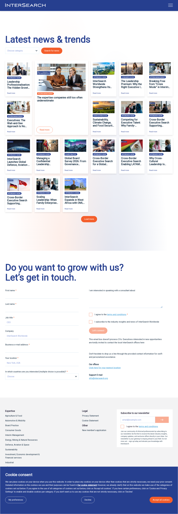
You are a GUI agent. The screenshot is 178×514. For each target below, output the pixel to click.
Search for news (51, 50)
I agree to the (110, 314)
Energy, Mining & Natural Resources (21, 440)
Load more (89, 219)
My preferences (15, 500)
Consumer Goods (13, 430)
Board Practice (12, 425)
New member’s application (94, 430)
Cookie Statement (90, 420)
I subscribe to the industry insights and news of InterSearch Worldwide (126, 322)
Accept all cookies (161, 500)
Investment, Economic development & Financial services (22, 456)
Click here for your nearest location (105, 368)
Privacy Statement (90, 416)
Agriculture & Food (13, 416)
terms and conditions (116, 314)
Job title (9, 317)
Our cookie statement (87, 485)
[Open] (170, 5)
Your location (11, 358)
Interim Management (14, 435)
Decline (87, 500)
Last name (10, 304)
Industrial (9, 462)
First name (10, 290)
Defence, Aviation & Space (17, 445)
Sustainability (11, 449)
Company (9, 331)
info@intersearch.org (98, 378)
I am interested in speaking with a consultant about (112, 290)
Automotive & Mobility (15, 420)
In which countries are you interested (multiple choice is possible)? (35, 371)
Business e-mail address (16, 344)
